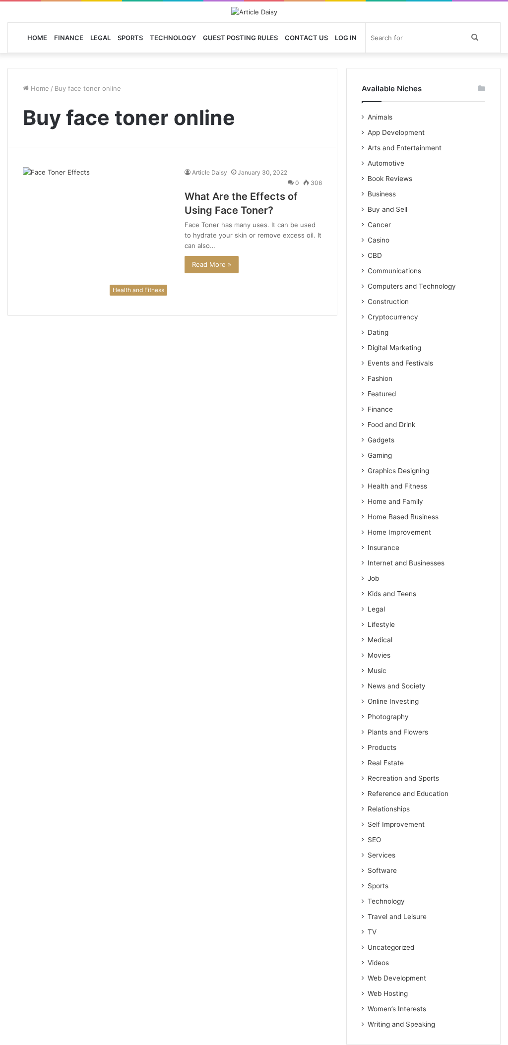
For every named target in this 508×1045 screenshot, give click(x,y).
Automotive (386, 163)
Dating (378, 332)
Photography (388, 717)
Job (373, 578)
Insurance (383, 548)
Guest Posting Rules (240, 38)
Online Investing (393, 701)
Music (377, 671)
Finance (68, 38)
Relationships (389, 809)
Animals (380, 117)
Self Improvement (396, 824)
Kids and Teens (392, 594)
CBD (375, 255)
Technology (173, 38)
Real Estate (386, 763)
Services (381, 855)
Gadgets (381, 440)
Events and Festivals (400, 363)
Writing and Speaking (401, 1024)
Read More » (211, 264)
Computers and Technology (412, 286)
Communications (394, 271)
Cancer (379, 225)
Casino (378, 240)
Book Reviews (390, 179)
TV (372, 932)
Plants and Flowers (398, 732)
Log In (346, 38)
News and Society (397, 686)
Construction (388, 302)
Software (382, 870)
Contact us (306, 38)
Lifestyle (381, 624)
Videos (378, 963)
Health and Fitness (397, 486)
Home (37, 38)
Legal (100, 38)
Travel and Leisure (397, 917)
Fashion (380, 378)
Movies (379, 655)
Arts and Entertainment (405, 148)
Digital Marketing (394, 348)
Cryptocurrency (393, 317)
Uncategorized (391, 947)
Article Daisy (209, 172)
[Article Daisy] (254, 11)
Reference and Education (408, 794)
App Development (396, 132)
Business (382, 194)
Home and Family (395, 501)
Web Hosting (388, 993)
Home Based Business (403, 517)
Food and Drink (391, 425)
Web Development (397, 978)
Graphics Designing (398, 471)
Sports (130, 38)
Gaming (380, 455)
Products (382, 747)
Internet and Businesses (406, 563)
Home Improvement (399, 532)
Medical (380, 640)
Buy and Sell (387, 209)
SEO (374, 840)
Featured (382, 394)
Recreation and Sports (403, 778)
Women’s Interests (397, 1009)
